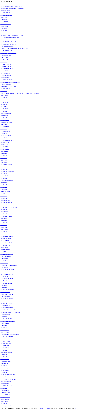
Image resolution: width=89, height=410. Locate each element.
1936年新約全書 (3, 325)
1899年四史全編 (3, 204)
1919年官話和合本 (4, 267)
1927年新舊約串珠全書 (5, 296)
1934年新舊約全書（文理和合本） (7, 321)
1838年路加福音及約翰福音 (6, 50)
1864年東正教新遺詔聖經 (5, 113)
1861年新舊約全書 (4, 95)
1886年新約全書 (3, 158)
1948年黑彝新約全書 (4, 347)
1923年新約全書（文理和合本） (7, 278)
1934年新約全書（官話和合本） (7, 318)
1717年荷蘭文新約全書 (5, 12)
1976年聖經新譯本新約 (5, 392)
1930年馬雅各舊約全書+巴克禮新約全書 (8, 309)
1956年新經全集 (3, 372)
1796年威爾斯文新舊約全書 (6, 15)
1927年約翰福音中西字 (5, 305)
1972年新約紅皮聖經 (4, 390)
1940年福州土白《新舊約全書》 (7, 336)
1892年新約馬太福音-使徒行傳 (6, 175)
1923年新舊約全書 (4, 276)
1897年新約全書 (3, 187)
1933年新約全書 (3, 316)
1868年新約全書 (3, 124)
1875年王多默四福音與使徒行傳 (7, 140)
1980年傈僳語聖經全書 (5, 394)
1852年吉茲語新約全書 (5, 70)
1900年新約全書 (3, 209)
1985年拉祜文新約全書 (5, 397)
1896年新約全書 (3, 184)
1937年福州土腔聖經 (4, 332)
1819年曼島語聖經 (4, 21)
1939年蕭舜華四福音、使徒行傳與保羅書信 (9, 334)
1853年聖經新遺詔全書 (5, 73)
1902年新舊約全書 (4, 211)
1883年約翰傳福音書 (4, 149)
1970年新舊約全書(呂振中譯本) (7, 385)
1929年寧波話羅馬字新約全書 (6, 307)
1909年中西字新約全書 (5, 249)
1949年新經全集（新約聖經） (6, 352)
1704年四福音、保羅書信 (5, 10)
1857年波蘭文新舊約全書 (5, 84)
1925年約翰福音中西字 (5, 292)
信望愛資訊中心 (42, 408)
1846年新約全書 (3, 62)
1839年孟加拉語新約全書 (5, 55)
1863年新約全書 (3, 104)
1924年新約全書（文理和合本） (7, 283)
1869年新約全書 (3, 129)
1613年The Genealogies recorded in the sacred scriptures (11, 6)
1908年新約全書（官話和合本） (7, 238)
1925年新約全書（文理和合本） (7, 294)
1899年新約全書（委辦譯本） (6, 202)
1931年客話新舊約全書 (5, 314)
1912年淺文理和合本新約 (5, 256)
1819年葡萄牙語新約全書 (5, 24)
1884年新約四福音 (4, 151)
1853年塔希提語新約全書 (5, 75)
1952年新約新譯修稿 (4, 368)
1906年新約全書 (3, 222)
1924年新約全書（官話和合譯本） (7, 289)
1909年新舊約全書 (4, 247)
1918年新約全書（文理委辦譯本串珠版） (9, 265)
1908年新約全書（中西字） (6, 245)
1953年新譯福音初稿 (4, 370)
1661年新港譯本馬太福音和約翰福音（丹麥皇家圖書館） (12, 8)
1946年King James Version (5, 343)
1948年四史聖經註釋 (4, 345)
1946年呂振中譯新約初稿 (5, 341)
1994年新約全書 (3, 403)
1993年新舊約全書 (4, 401)
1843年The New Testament (5, 59)
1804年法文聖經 (3, 17)
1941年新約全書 (3, 338)
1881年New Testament (4, 142)
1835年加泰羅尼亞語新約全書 (6, 46)
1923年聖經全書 (3, 280)
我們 (76, 408)
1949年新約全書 (3, 350)
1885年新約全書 (3, 153)
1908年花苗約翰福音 (4, 240)
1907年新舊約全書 (4, 229)
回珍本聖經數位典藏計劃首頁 (6, 405)
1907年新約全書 (3, 231)
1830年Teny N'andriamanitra (6, 39)
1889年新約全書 (3, 173)
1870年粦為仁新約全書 (5, 131)
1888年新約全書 (3, 169)
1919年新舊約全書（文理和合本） (7, 269)
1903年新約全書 (3, 218)
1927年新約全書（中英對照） (6, 303)
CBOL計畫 (49, 408)
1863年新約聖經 (3, 106)
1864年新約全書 (3, 111)
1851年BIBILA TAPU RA (5, 66)
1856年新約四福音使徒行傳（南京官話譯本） (10, 82)
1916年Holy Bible (4, 263)
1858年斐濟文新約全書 (5, 88)
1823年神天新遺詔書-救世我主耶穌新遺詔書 (9, 33)
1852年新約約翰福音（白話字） (7, 68)
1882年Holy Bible (4, 144)
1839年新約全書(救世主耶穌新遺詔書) (8, 53)
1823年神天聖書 (3, 30)
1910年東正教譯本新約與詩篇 (6, 254)
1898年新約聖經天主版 (5, 200)
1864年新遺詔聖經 (4, 115)
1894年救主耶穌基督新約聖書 (6, 180)
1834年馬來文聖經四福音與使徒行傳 (8, 44)
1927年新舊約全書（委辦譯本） (7, 298)
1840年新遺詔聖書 (4, 57)
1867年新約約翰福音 (4, 120)
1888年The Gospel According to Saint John (8, 167)
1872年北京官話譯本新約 (5, 135)
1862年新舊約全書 (4, 102)
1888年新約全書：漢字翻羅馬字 (7, 171)
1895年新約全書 (3, 182)
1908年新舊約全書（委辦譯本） (7, 242)
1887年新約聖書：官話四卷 (6, 164)
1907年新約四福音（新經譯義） (7, 236)
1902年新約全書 (3, 213)
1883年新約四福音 (4, 146)
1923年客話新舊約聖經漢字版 (6, 274)
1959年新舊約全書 (4, 376)
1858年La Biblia (3, 91)
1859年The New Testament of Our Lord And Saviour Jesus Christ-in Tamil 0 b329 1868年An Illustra (19, 93)
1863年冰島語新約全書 (5, 108)
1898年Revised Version (5, 191)
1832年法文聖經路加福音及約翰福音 (8, 41)
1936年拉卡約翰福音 (4, 323)
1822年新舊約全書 (4, 26)
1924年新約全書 (3, 285)
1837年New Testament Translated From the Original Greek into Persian (14, 48)
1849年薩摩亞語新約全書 (5, 64)
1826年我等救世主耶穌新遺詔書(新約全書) (9, 37)
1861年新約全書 (3, 97)
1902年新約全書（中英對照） (6, 216)
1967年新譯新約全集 (4, 383)
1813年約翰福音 (3, 19)
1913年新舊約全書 (4, 260)
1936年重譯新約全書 (4, 330)
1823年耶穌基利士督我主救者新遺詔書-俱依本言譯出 (11, 35)
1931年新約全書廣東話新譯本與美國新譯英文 (10, 312)
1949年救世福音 (3, 354)
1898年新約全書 (3, 193)
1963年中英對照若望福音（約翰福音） (8, 379)
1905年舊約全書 (3, 220)
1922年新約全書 (3, 271)
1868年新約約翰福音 (4, 126)
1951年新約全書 (3, 365)
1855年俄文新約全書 (4, 77)
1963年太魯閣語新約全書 (5, 381)
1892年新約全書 (3, 178)
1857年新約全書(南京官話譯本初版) (8, 86)
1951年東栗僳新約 (4, 363)
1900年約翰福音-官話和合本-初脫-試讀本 (9, 207)
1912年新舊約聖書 (4, 258)
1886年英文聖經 (3, 160)
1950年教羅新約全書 (4, 359)
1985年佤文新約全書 (4, 399)
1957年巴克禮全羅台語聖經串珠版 (7, 374)
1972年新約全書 (3, 388)
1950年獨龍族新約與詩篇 (5, 361)
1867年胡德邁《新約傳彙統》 (6, 122)
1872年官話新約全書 (4, 137)
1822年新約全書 (3, 28)
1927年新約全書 (3, 301)
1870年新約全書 (3, 133)
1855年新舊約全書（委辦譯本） (7, 79)
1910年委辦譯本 (3, 251)
